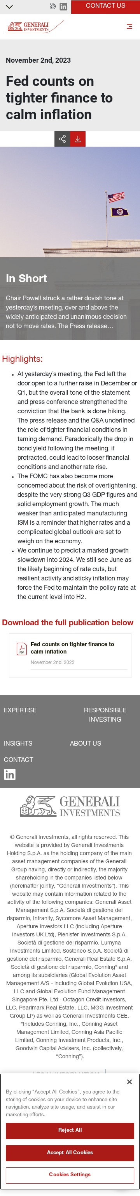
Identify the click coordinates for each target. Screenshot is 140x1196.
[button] (53, 7)
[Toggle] (129, 27)
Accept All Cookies (70, 1153)
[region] (70, 1131)
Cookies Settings (70, 1175)
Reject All (69, 1130)
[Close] (129, 1081)
